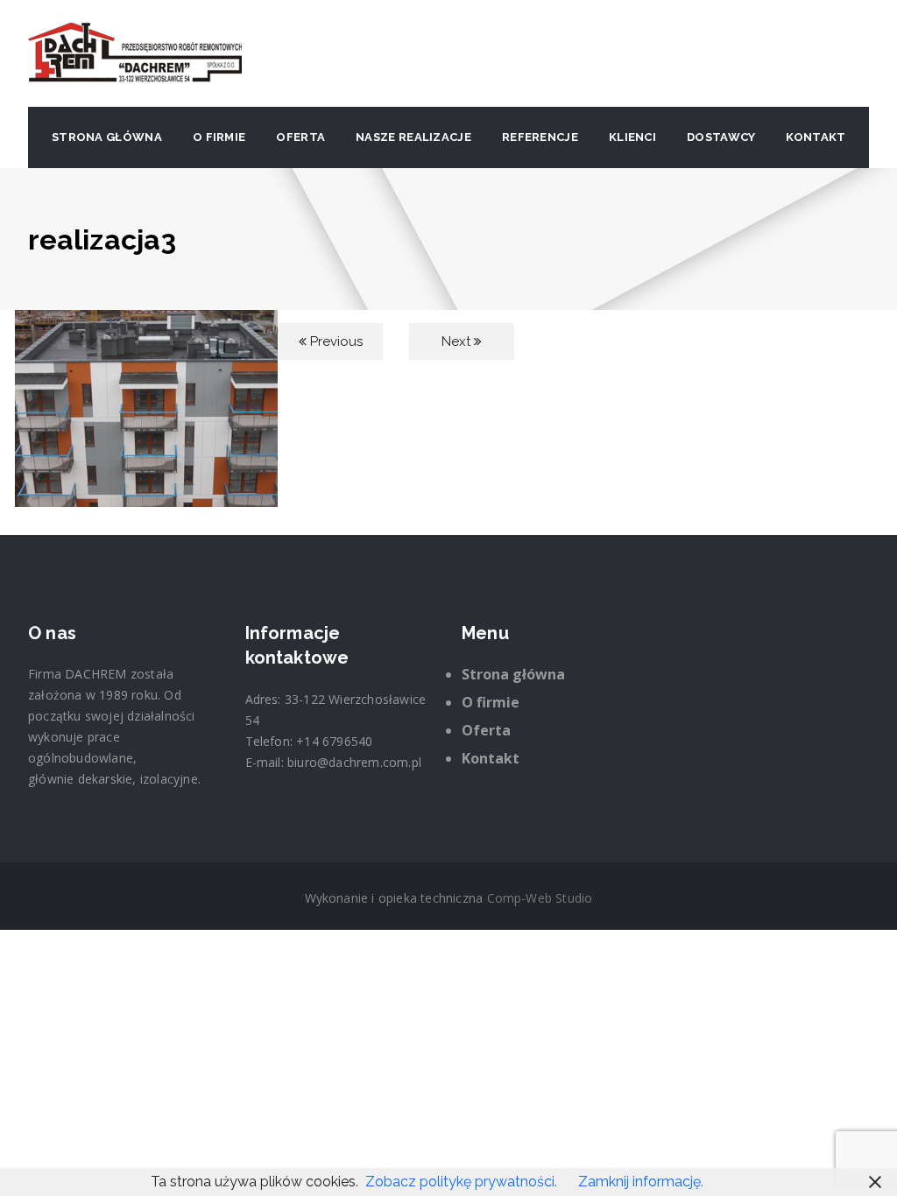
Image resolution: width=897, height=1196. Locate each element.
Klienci (632, 137)
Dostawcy (721, 137)
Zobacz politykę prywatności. (461, 1181)
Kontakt (815, 137)
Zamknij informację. (640, 1181)
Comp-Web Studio (540, 898)
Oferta (300, 137)
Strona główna (107, 137)
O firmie (219, 137)
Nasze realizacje (413, 137)
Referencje (540, 137)
